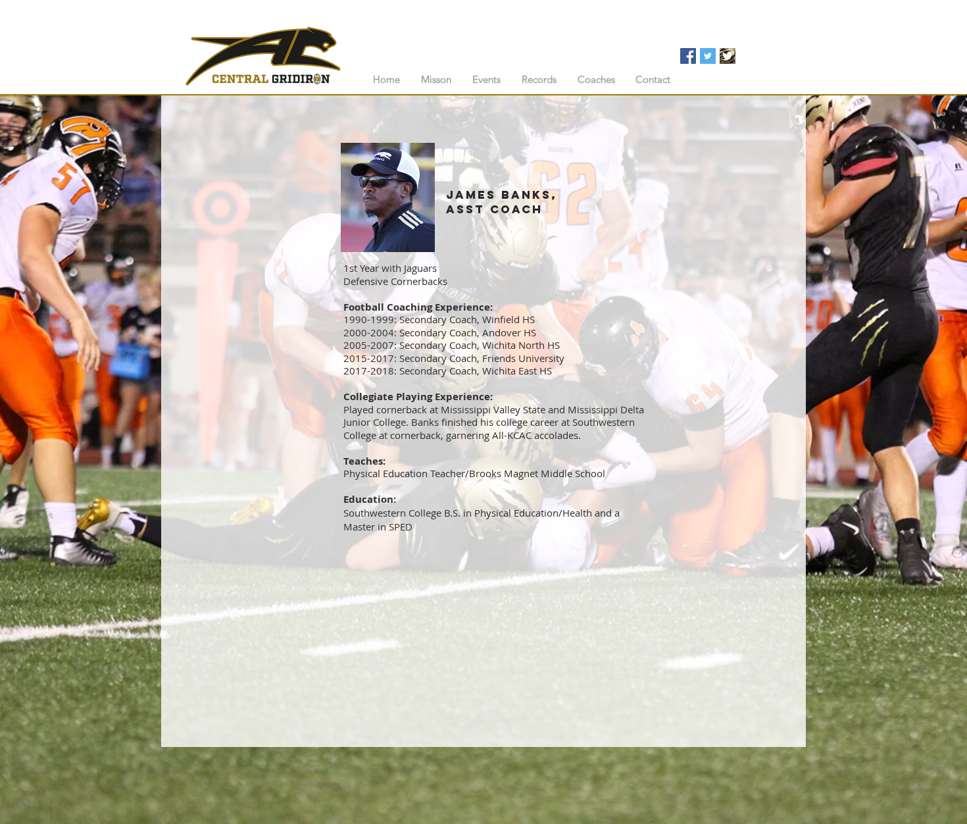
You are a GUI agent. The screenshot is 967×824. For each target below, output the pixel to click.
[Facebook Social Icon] (688, 56)
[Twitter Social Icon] (708, 56)
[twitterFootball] (727, 56)
